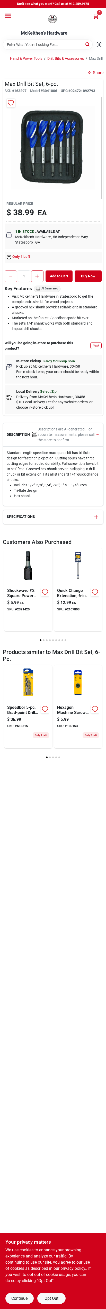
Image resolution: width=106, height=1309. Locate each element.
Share (98, 72)
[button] (53, 435)
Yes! (96, 346)
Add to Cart (59, 276)
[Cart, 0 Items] (95, 16)
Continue (19, 1298)
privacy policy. (73, 1268)
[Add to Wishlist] (10, 102)
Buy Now (88, 276)
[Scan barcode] (99, 44)
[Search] (88, 44)
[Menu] (8, 16)
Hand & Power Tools (26, 58)
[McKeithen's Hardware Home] (53, 19)
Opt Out (51, 1298)
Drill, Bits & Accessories (65, 58)
